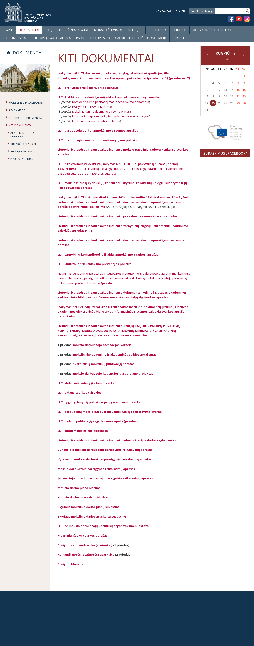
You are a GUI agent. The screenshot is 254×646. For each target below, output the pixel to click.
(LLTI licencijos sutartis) (100, 173)
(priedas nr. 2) (179, 78)
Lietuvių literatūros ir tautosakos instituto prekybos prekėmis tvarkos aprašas (117, 216)
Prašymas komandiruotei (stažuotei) (85, 545)
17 (206, 96)
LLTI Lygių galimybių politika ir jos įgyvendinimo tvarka (99, 402)
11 (213, 90)
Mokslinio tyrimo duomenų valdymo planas (100, 111)
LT (176, 11)
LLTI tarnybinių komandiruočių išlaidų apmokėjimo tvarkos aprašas (108, 254)
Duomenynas (16, 38)
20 (225, 96)
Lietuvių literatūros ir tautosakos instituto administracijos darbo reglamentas (117, 440)
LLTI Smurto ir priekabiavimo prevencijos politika (94, 264)
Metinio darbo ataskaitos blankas (83, 497)
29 (238, 103)
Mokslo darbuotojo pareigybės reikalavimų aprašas (96, 469)
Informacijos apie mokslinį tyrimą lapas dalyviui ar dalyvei (110, 116)
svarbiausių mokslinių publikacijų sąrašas (103, 364)
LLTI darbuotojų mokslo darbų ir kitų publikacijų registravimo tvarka (110, 412)
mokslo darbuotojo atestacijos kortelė (102, 345)
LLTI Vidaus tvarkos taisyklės (79, 392)
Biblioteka (157, 30)
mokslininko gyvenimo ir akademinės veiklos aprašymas (114, 354)
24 (206, 103)
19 (219, 96)
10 (206, 90)
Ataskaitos (17, 110)
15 (238, 90)
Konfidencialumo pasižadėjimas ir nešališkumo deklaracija (110, 102)
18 (213, 96)
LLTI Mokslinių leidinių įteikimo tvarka (86, 383)
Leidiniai (180, 30)
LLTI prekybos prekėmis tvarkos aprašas (88, 88)
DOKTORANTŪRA (21, 159)
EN (183, 11)
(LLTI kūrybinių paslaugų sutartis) (101, 169)
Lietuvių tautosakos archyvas (58, 38)
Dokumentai (29, 30)
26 (219, 103)
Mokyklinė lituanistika (211, 30)
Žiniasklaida (78, 30)
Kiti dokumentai (21, 125)
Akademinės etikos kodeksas (24, 134)
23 (244, 96)
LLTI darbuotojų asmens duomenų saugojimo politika (97, 140)
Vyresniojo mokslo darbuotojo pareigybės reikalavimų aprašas (105, 459)
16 (244, 90)
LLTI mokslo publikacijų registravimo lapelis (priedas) (98, 421)
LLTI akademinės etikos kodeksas (83, 431)
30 (244, 103)
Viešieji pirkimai (21, 151)
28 (231, 103)
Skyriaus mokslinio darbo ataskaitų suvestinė (92, 516)
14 (231, 90)
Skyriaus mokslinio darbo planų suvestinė (89, 507)
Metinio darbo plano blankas (79, 488)
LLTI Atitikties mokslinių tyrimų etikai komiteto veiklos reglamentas (109, 97)
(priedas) (107, 283)
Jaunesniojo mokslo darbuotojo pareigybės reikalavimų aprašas (105, 478)
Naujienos (53, 30)
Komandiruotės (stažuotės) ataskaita (86, 554)
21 (231, 96)
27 (225, 103)
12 (219, 90)
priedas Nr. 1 (82, 230)
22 (238, 96)
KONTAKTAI (163, 11)
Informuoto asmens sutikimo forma (96, 121)
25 (213, 103)
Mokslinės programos (26, 102)
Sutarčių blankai (23, 144)
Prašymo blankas (70, 564)
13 (225, 90)
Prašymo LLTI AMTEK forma (91, 107)
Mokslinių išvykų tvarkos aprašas (82, 535)
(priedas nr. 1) (157, 78)
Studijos (135, 30)
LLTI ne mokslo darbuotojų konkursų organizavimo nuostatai (103, 526)
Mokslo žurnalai (108, 30)
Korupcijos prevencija (25, 118)
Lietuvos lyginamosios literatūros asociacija (128, 38)
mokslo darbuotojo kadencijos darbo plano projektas (113, 373)
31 (206, 110)
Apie (9, 30)
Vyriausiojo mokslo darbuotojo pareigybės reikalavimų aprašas (105, 450)
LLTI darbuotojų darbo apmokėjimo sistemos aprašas (98, 130)
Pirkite (179, 38)
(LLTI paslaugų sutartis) (142, 169)
